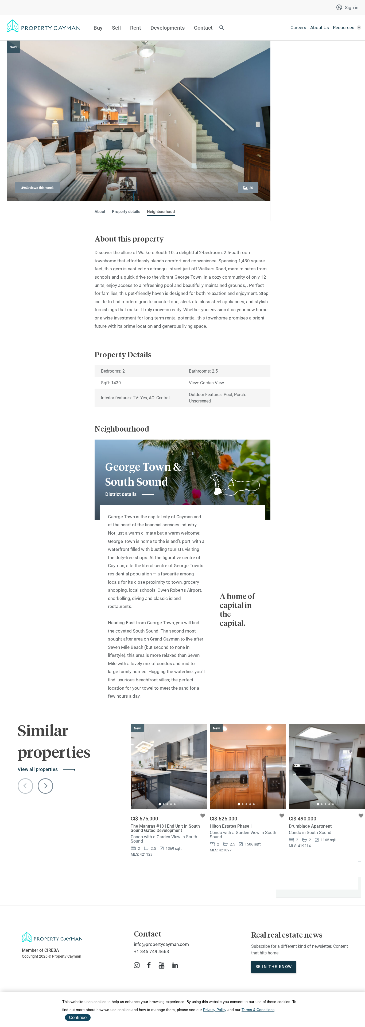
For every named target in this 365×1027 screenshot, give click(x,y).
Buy (98, 28)
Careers (298, 27)
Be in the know (273, 966)
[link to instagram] (136, 965)
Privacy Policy (214, 1010)
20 (251, 188)
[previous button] (25, 786)
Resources (343, 27)
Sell (116, 28)
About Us (319, 27)
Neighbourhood (161, 212)
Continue (78, 1017)
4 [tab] (171, 804)
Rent (135, 28)
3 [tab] (167, 804)
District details (121, 494)
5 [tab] (175, 804)
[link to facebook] (149, 965)
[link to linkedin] (175, 965)
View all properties (38, 769)
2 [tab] (163, 804)
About (100, 212)
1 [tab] (160, 804)
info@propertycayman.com (161, 944)
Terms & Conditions (258, 1010)
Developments (167, 28)
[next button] (45, 786)
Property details (126, 212)
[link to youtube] (161, 965)
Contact (203, 28)
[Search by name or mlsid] (221, 28)
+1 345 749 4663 (151, 951)
